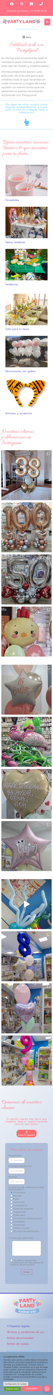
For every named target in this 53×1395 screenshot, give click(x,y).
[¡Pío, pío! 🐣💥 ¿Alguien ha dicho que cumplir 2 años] (26, 632)
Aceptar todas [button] (12, 1389)
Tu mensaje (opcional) (20, 1238)
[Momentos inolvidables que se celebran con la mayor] (26, 690)
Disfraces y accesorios (18, 413)
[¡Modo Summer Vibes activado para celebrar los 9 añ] (26, 1060)
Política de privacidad (20, 1337)
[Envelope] (31, 3)
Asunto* (12, 1177)
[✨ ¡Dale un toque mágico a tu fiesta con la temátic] (26, 904)
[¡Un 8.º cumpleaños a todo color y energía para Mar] (26, 956)
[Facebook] (11, 3)
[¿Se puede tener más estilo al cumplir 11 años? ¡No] (26, 1008)
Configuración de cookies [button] (16, 1384)
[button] (26, 36)
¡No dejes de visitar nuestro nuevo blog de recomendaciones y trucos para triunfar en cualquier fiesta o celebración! (26, 108)
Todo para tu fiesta (17, 328)
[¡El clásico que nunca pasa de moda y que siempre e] (26, 846)
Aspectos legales (19, 1326)
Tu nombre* (14, 1156)
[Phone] (41, 3)
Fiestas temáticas (15, 242)
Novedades (12, 200)
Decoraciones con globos (20, 371)
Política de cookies (18, 1343)
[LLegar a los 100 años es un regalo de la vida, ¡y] (26, 527)
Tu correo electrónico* (20, 1166)
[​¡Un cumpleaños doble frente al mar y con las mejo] (26, 475)
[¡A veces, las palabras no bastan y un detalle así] (26, 794)
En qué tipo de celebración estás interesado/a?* (26, 1188)
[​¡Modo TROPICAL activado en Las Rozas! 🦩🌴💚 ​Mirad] (26, 742)
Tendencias (11, 284)
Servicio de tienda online (24, 1351)
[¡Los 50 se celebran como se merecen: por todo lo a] (26, 579)
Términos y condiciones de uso (25, 1331)
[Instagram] (21, 3)
